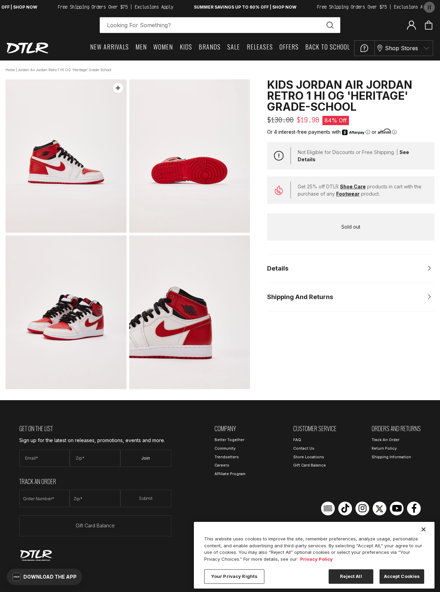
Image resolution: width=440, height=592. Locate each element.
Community (224, 448)
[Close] (423, 529)
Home (10, 70)
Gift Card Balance (95, 525)
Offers (289, 46)
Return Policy (384, 448)
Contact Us (304, 448)
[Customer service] (364, 48)
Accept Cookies (402, 576)
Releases (260, 46)
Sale (233, 46)
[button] (44, 577)
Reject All (351, 576)
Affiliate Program (229, 473)
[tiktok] (345, 508)
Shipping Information (391, 456)
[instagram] (362, 508)
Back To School (327, 46)
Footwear (348, 194)
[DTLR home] (27, 48)
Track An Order (385, 439)
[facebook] (414, 508)
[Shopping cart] (428, 25)
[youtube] (397, 508)
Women (163, 46)
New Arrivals (109, 46)
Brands (210, 46)
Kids (186, 46)
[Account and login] (411, 25)
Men (141, 46)
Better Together (229, 439)
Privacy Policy (316, 559)
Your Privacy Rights (234, 576)
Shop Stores (401, 48)
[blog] (328, 508)
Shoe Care (353, 186)
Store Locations (308, 456)
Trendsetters (226, 456)
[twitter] (379, 508)
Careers (221, 465)
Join (145, 458)
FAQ (297, 439)
